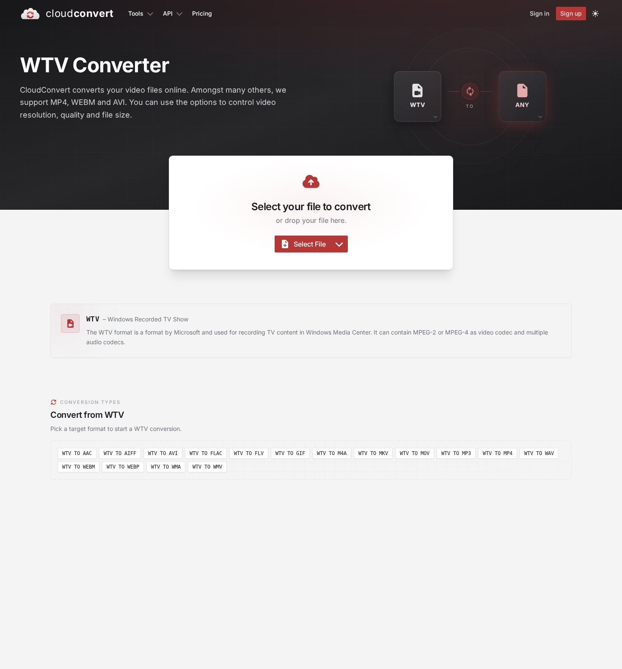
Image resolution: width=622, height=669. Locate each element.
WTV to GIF (290, 453)
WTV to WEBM (78, 467)
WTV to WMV (207, 467)
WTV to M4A (332, 453)
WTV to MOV (414, 453)
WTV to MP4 (497, 453)
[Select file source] (339, 244)
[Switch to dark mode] (595, 13)
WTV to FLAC (206, 453)
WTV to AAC (77, 453)
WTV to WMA (166, 467)
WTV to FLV (249, 453)
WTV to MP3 (456, 453)
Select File (310, 244)
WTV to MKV (373, 453)
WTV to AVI (163, 453)
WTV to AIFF (120, 453)
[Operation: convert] (470, 91)
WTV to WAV (539, 453)
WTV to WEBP (123, 467)
